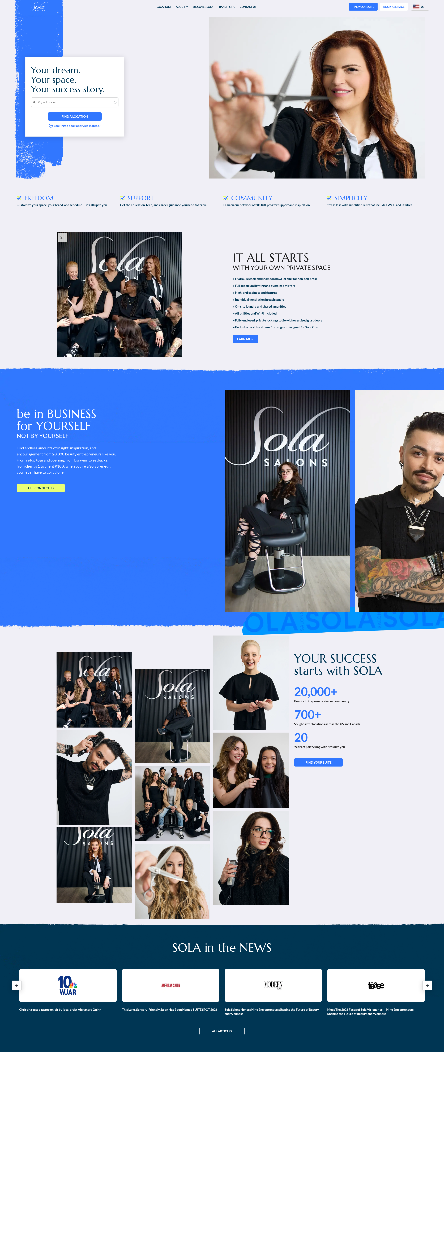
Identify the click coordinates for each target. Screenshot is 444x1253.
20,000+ (315, 691)
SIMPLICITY (351, 198)
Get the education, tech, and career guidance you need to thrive (163, 205)
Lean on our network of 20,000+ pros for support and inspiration (266, 205)
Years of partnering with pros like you (319, 747)
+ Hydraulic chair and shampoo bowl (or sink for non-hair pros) (275, 279)
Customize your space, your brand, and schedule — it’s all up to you (62, 205)
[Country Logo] (416, 7)
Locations (164, 6)
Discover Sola (203, 6)
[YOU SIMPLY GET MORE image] (119, 294)
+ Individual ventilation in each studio (258, 299)
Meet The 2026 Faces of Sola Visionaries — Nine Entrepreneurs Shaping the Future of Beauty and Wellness (370, 1012)
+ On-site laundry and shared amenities (259, 306)
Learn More (245, 339)
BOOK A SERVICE (393, 6)
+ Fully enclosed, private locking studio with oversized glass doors (277, 320)
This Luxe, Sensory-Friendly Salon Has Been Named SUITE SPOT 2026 (169, 1009)
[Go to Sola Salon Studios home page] (38, 6)
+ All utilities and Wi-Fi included (255, 313)
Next (324, 184)
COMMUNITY (251, 198)
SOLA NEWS (222, 948)
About (180, 6)
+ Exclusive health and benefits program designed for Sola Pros (275, 327)
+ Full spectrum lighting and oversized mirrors (264, 286)
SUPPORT (141, 198)
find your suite (318, 762)
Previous (309, 184)
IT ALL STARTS (271, 258)
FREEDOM (39, 198)
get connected (41, 488)
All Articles (222, 1031)
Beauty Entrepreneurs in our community (321, 701)
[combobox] (72, 102)
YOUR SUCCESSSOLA (338, 664)
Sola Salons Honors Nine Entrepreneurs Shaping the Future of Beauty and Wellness (272, 1012)
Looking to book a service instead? (77, 126)
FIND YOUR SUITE (363, 6)
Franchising (227, 6)
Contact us (248, 6)
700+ (307, 714)
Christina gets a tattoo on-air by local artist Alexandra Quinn (60, 1009)
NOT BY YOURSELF (43, 435)
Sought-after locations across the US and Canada (327, 724)
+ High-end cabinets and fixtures (255, 292)
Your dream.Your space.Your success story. (68, 79)
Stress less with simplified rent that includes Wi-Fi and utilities (369, 205)
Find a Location (75, 116)
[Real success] (94, 690)
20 (301, 737)
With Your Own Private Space (282, 267)
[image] (68, 985)
